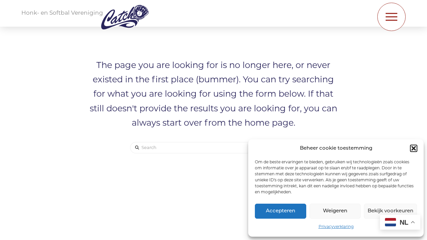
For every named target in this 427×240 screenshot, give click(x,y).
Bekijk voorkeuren (390, 211)
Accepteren (280, 211)
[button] (413, 148)
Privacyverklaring (336, 227)
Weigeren (335, 211)
